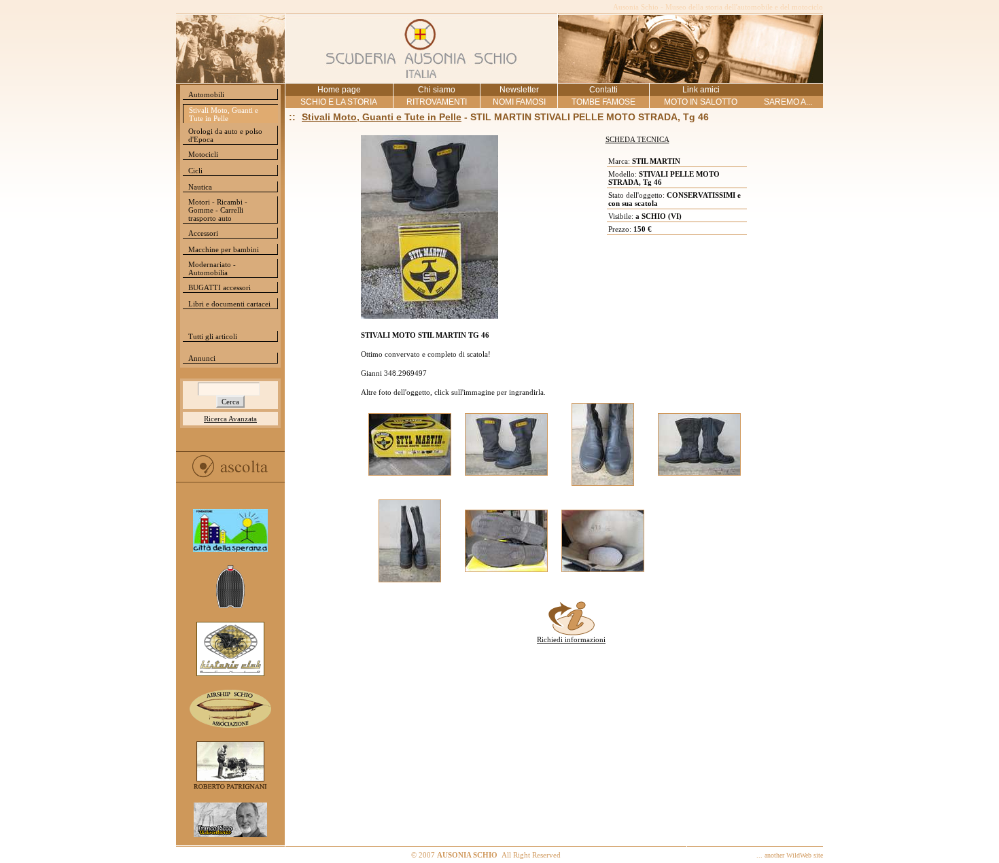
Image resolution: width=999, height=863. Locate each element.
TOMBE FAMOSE (603, 102)
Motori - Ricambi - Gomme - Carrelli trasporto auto (217, 210)
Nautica (200, 187)
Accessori (203, 233)
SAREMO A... (788, 102)
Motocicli (203, 154)
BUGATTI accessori (219, 287)
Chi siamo (436, 89)
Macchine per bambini (223, 249)
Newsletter (519, 89)
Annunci (201, 358)
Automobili (206, 94)
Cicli (195, 170)
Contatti (603, 89)
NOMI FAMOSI (519, 102)
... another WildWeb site (789, 855)
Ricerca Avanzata (230, 419)
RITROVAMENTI (436, 102)
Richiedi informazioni (571, 639)
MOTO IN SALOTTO (700, 102)
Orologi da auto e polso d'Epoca (225, 135)
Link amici (701, 89)
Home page (339, 89)
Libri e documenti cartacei (229, 304)
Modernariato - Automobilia (212, 268)
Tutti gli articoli (212, 336)
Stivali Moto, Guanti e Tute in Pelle (223, 114)
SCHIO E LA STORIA (338, 102)
